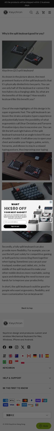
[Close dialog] (51, 202)
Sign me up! (15, 226)
